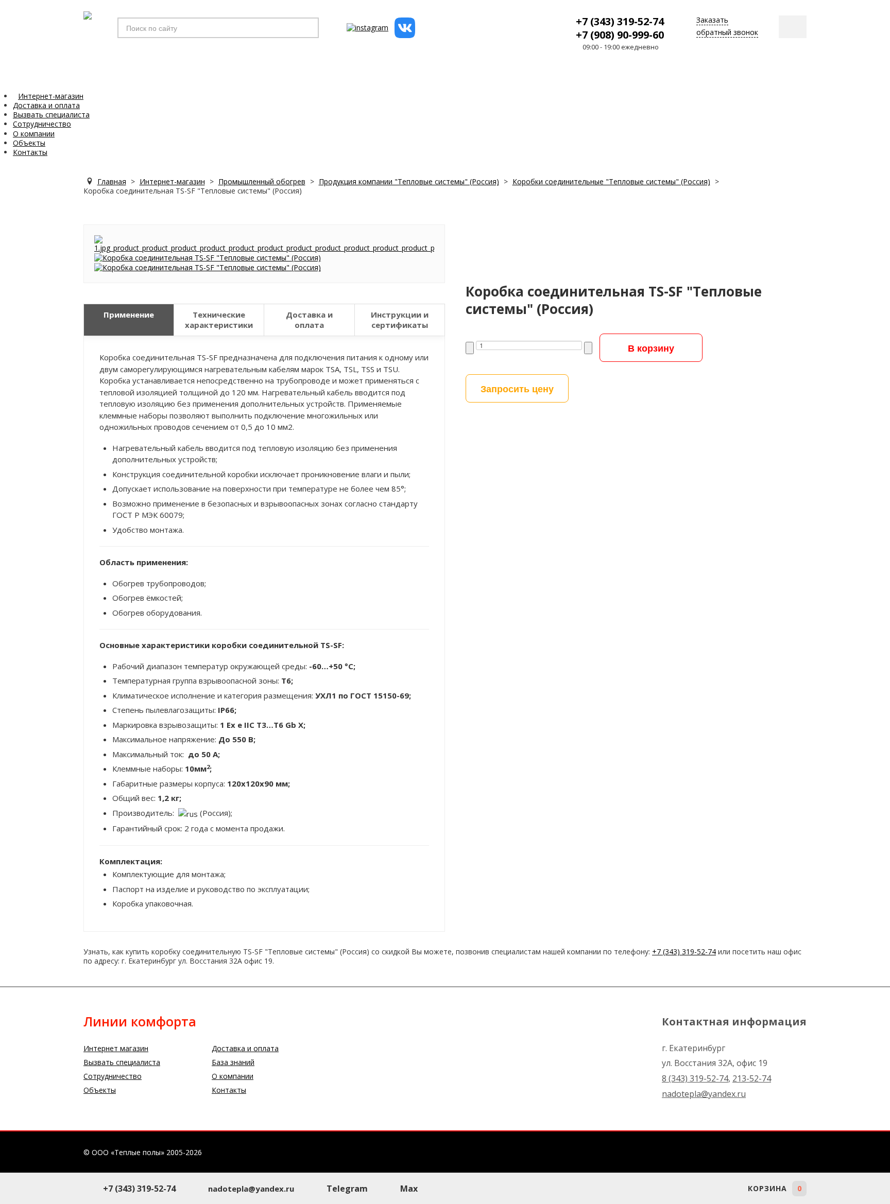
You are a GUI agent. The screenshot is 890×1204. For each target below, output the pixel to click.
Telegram (347, 1188)
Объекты (99, 1090)
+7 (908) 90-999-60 (620, 35)
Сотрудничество (112, 1076)
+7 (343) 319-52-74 (620, 21)
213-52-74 (751, 1078)
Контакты (229, 1090)
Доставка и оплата (245, 1048)
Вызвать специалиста (121, 1062)
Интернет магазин (115, 1048)
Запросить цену (517, 388)
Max (409, 1188)
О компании (232, 1076)
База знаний (233, 1062)
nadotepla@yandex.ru (704, 1094)
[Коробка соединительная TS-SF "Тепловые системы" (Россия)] (264, 243)
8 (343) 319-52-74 (695, 1078)
